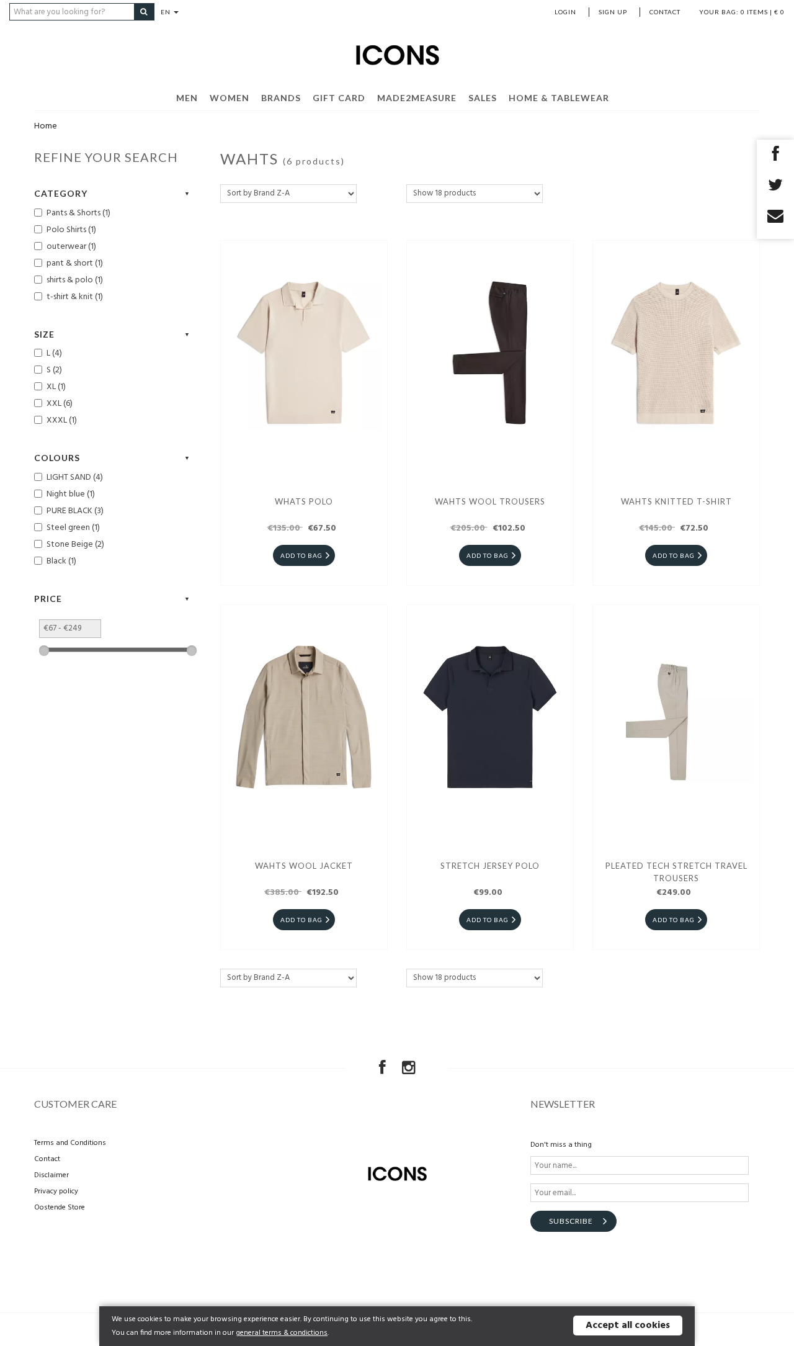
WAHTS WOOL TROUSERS (490, 501)
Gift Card (339, 97)
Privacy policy (56, 1191)
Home (45, 126)
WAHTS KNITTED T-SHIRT (676, 501)
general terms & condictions (282, 1333)
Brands (281, 97)
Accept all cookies (628, 1325)
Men (187, 97)
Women (229, 97)
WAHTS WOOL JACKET (304, 866)
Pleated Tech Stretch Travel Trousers (676, 872)
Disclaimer (51, 1175)
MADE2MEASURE (417, 97)
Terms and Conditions (70, 1143)
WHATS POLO (304, 501)
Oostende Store (59, 1207)
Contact (664, 12)
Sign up (613, 12)
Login (565, 12)
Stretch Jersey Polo (490, 866)
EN (166, 12)
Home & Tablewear (559, 97)
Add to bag (301, 555)
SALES (482, 97)
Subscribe (571, 1221)
